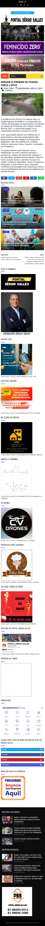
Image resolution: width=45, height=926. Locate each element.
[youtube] (28, 5)
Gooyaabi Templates (34, 923)
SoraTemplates (15, 923)
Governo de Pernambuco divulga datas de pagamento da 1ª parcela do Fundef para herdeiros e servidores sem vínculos (22, 200)
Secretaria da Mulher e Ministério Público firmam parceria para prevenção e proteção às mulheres (27, 868)
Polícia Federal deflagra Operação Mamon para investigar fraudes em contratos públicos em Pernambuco (28, 830)
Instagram (5, 765)
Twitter (4, 749)
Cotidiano (9, 90)
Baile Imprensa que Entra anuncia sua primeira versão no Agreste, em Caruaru (20, 223)
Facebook (5, 754)
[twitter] (24, 5)
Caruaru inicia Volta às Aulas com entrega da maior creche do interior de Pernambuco (22, 244)
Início (5, 76)
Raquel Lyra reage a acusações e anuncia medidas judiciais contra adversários (27, 819)
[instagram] (21, 5)
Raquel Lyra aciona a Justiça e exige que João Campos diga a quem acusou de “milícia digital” (28, 857)
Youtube (4, 759)
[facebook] (17, 5)
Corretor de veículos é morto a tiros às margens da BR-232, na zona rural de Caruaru (28, 878)
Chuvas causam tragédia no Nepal (27, 839)
